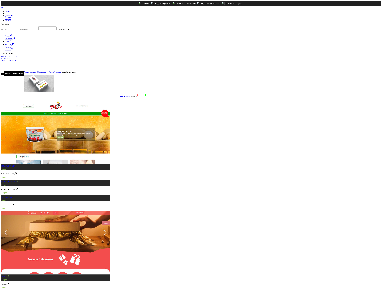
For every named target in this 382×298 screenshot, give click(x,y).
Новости (8, 20)
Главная (146, 3)
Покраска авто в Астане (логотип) (49, 72)
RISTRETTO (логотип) (9, 181)
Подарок (8, 19)
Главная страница (30, 72)
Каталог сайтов (125, 96)
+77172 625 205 (6, 58)
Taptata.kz (4, 276)
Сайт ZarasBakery (7, 197)
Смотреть (4, 169)
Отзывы (9, 41)
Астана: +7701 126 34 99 (9, 57)
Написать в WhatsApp (8, 60)
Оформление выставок (210, 3)
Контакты (8, 17)
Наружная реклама (163, 3)
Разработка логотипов (186, 3)
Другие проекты (10, 97)
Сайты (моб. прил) (234, 3)
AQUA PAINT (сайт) (8, 166)
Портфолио (9, 15)
